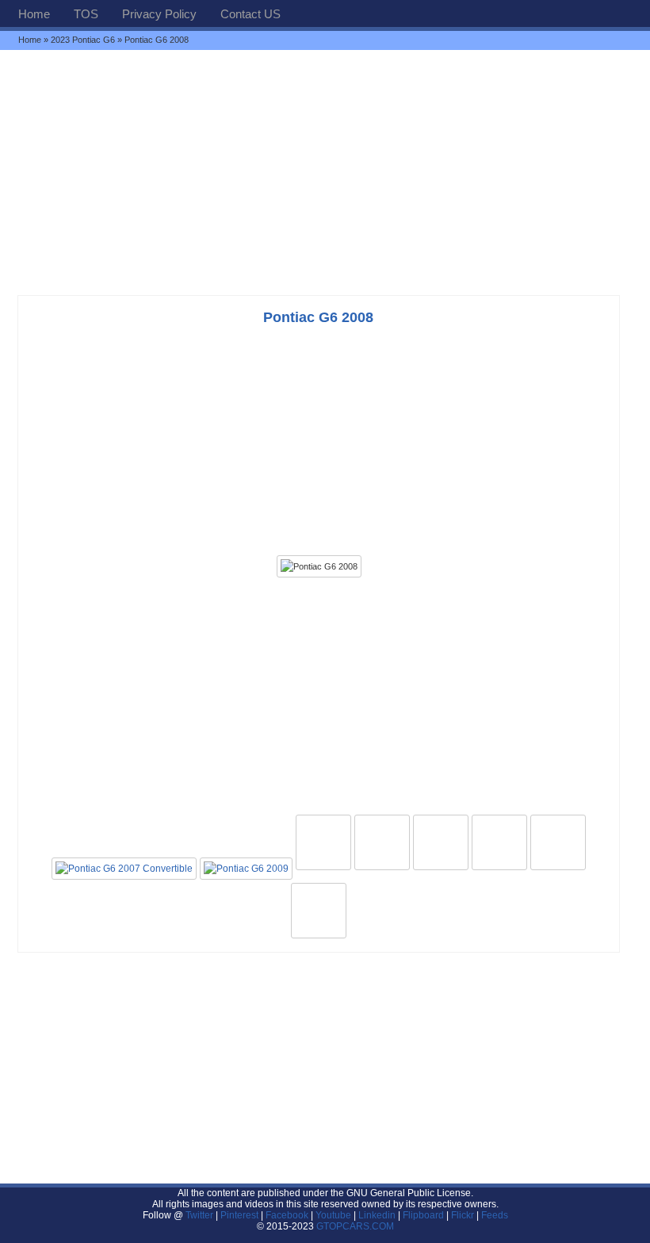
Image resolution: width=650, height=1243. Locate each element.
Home (34, 14)
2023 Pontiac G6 (83, 39)
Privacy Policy (159, 14)
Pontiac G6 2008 (318, 317)
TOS (86, 14)
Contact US (250, 14)
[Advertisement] (325, 172)
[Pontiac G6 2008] (319, 566)
